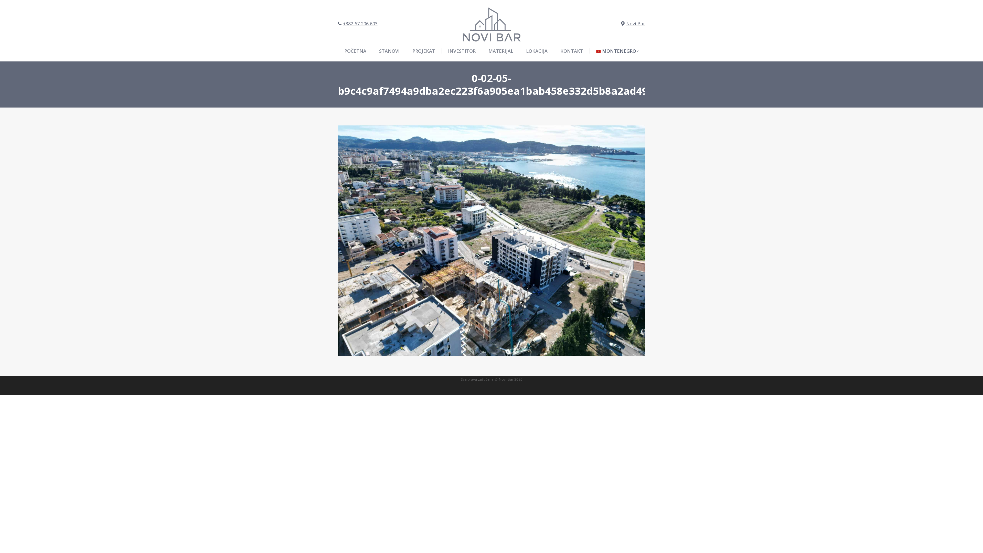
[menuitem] (617, 51)
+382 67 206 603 (360, 23)
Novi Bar (635, 23)
